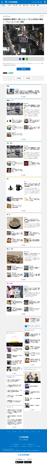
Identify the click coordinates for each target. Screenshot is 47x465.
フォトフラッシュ (6, 16)
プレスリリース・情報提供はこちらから (29, 444)
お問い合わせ (24, 446)
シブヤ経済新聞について (16, 444)
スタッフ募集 (38, 446)
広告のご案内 (31, 446)
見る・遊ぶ (15, 5)
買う (20, 5)
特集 (38, 5)
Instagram (38, 2)
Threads (41, 2)
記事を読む (23, 69)
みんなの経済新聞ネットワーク (23, 455)
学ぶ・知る (32, 5)
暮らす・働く (25, 5)
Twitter (36, 2)
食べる (9, 5)
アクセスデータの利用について (14, 446)
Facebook (33, 2)
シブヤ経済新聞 (11, 2)
